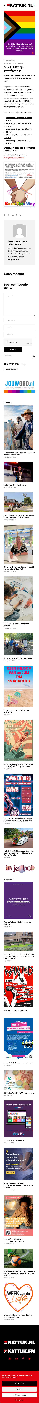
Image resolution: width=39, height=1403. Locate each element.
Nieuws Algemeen (16, 63)
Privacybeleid (19, 1400)
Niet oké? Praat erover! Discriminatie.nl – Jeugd (14, 1240)
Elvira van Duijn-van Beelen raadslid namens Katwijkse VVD (19, 568)
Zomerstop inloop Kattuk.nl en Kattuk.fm (16, 711)
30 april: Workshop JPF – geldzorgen (19, 1093)
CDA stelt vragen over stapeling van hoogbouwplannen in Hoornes (19, 516)
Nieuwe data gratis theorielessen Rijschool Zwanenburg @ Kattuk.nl (18, 820)
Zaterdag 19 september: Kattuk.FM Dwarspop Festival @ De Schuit (18, 765)
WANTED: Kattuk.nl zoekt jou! (16, 1010)
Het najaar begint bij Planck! (16, 485)
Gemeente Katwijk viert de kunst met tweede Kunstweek (19, 454)
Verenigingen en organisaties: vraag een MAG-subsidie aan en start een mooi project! (19, 956)
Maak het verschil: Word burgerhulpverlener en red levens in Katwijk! (18, 1185)
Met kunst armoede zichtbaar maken (16, 625)
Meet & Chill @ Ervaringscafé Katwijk (19, 1063)
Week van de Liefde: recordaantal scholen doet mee (18, 1316)
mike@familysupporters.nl (14, 158)
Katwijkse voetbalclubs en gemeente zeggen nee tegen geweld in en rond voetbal (19, 1273)
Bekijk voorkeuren (19, 1395)
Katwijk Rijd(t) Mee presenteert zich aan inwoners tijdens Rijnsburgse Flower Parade (19, 853)
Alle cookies (19, 1383)
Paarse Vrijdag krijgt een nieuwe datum (17, 923)
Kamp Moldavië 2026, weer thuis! (18, 658)
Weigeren (19, 1389)
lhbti (6, 63)
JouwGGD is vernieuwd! (14, 1140)
